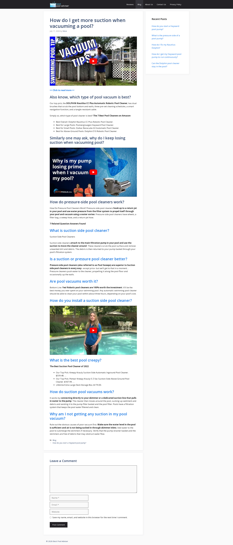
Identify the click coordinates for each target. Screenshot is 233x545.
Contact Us (161, 4)
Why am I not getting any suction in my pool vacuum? (88, 416)
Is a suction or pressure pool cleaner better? (88, 258)
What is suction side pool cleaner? (79, 230)
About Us (149, 4)
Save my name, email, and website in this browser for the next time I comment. (89, 517)
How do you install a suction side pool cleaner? (91, 300)
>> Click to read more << (62, 90)
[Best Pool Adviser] (59, 4)
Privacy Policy (175, 4)
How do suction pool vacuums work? (82, 391)
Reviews (130, 4)
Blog (139, 4)
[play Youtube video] (93, 61)
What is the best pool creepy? (75, 360)
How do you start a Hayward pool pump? (69, 443)
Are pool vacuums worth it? (74, 281)
